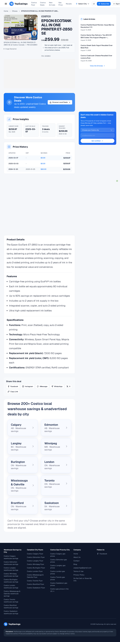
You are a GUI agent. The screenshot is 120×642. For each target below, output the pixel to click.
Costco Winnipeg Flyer (35, 564)
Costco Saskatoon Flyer (36, 588)
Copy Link (14, 392)
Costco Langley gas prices (57, 566)
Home (6, 11)
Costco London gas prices (57, 572)
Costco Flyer (34, 4)
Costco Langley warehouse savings (11, 569)
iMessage (43, 386)
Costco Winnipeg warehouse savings (11, 575)
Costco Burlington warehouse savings (11, 580)
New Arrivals (52, 4)
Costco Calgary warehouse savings (11, 557)
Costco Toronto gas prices (57, 578)
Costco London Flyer (35, 571)
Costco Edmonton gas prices (58, 561)
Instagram (29, 386)
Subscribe (105, 4)
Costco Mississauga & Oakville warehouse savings (12, 593)
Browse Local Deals (60, 102)
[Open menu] (6, 4)
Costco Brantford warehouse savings (11, 606)
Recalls (69, 4)
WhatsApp (58, 386)
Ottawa (14, 11)
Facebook (14, 386)
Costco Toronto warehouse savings (11, 600)
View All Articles (96, 66)
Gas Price (60, 4)
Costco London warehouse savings (11, 586)
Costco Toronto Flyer (35, 581)
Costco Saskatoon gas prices (58, 584)
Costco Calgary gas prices (57, 555)
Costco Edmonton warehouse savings (11, 563)
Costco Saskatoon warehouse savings (11, 612)
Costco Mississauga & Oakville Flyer (35, 576)
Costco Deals (43, 4)
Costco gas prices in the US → (59, 590)
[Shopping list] (94, 4)
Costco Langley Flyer (35, 561)
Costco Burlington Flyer (36, 568)
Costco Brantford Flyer (35, 584)
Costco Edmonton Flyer (36, 557)
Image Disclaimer (11, 49)
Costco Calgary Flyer (35, 554)
